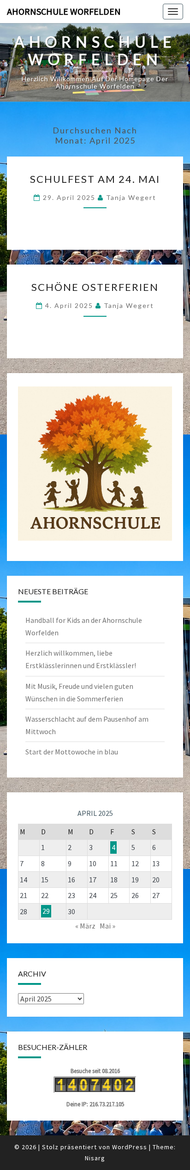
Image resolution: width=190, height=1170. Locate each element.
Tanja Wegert (131, 197)
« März (85, 925)
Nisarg (95, 1158)
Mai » (107, 925)
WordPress (129, 1147)
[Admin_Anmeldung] (95, 463)
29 (46, 911)
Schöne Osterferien (95, 287)
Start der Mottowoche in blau (71, 751)
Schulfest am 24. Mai (95, 179)
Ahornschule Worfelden (64, 11)
